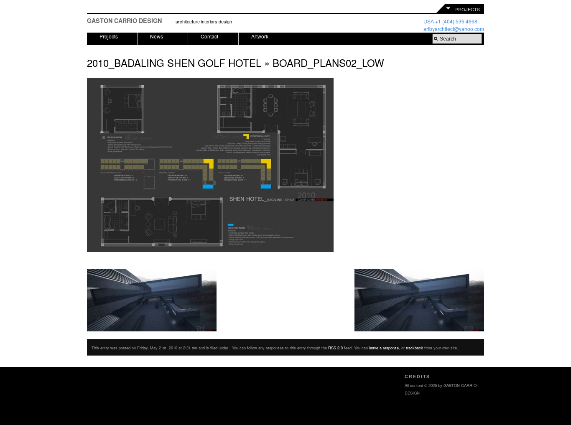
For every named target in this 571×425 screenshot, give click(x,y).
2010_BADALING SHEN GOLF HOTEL (174, 62)
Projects (108, 36)
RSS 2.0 (335, 348)
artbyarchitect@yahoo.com (453, 28)
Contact (209, 36)
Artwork (259, 36)
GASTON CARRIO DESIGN (124, 20)
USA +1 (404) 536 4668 (450, 21)
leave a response (384, 348)
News (156, 36)
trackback (414, 348)
